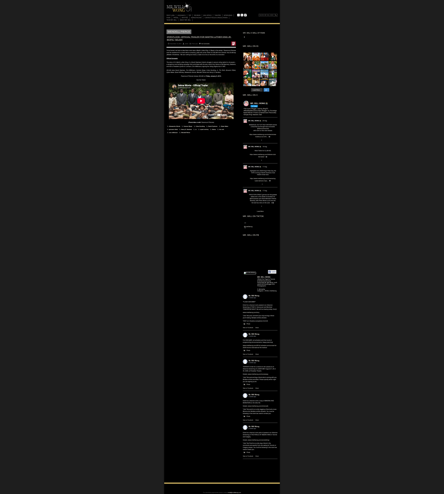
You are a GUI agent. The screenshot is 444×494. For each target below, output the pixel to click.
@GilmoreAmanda (263, 128)
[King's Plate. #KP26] (273, 74)
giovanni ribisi (173, 129)
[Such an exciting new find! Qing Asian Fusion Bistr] (273, 57)
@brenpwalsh (254, 198)
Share (257, 327)
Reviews (197, 16)
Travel (176, 17)
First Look (170, 15)
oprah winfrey (204, 129)
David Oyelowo (212, 126)
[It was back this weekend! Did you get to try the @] (256, 74)
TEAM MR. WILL (171, 20)
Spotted (185, 17)
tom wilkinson (173, 132)
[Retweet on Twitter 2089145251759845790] (254, 206)
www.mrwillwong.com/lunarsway (258, 374)
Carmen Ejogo (188, 126)
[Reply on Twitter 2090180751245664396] (250, 160)
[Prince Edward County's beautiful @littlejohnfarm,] (264, 65)
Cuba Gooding (200, 126)
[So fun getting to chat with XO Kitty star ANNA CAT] (247, 57)
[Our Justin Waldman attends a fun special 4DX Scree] (273, 82)
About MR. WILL (185, 20)
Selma (214, 129)
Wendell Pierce (185, 132)
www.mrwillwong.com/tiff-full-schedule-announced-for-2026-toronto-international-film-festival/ (260, 346)
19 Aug (264, 146)
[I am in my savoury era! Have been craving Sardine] (247, 82)
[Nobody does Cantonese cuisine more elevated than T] (247, 65)
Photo (248, 324)
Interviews (228, 15)
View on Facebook (248, 327)
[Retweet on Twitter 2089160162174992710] (254, 184)
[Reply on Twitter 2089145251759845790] (250, 206)
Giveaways (181, 15)
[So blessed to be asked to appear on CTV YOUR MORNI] (264, 82)
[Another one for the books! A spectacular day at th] (264, 74)
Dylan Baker (224, 126)
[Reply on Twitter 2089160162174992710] (250, 184)
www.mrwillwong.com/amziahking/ (258, 440)
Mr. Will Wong (254, 295)
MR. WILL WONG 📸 (254, 121)
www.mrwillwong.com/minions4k (258, 406)
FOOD (168, 17)
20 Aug (264, 121)
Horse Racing (196, 17)
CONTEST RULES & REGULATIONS (216, 17)
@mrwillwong (248, 226)
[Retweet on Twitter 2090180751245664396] (254, 160)
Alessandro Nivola (174, 126)
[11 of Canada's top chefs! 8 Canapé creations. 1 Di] (273, 65)
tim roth (221, 129)
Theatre (217, 15)
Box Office (207, 15)
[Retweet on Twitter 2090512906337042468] (254, 140)
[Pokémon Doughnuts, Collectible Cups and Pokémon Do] (256, 65)
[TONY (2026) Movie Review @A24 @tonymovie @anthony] (256, 82)
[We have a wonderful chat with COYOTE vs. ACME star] (264, 57)
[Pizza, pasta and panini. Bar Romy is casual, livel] (256, 57)
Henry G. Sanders (186, 129)
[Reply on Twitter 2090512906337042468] (250, 140)
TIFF (189, 15)
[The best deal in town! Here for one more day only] (247, 74)
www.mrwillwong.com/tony (251, 312)
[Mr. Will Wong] (250, 273)
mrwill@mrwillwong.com (234, 492)
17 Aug (264, 167)
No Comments (205, 43)
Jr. (196, 129)
